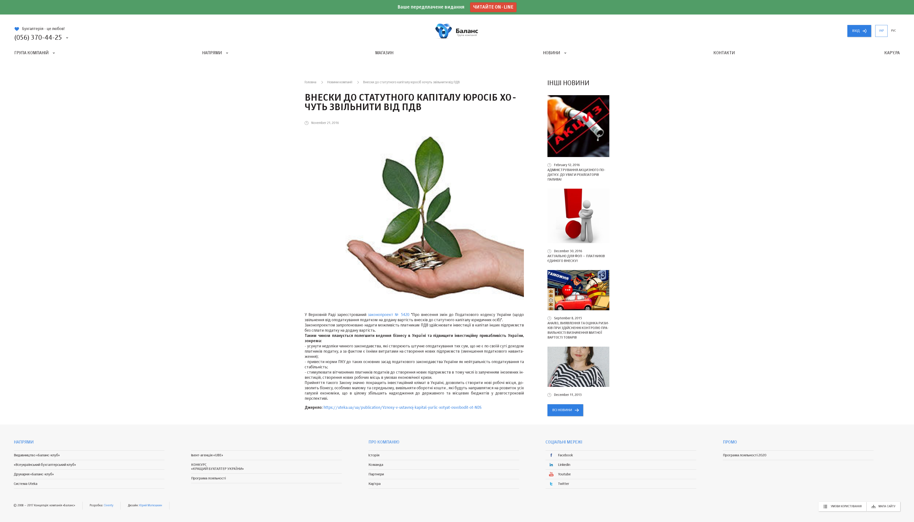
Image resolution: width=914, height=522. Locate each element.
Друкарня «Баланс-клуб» (34, 474)
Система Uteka (25, 484)
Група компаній (31, 53)
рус (893, 31)
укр (881, 31)
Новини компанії (339, 82)
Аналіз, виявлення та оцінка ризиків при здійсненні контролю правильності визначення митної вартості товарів (578, 330)
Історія (373, 455)
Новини (551, 53)
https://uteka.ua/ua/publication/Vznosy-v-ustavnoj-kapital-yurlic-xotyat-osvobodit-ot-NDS (402, 408)
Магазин (384, 53)
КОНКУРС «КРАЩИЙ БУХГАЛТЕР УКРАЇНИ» (217, 467)
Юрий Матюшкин (150, 505)
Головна (310, 82)
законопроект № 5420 (388, 315)
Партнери (376, 474)
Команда (375, 465)
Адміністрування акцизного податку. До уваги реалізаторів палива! (576, 174)
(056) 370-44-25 (38, 37)
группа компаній (457, 31)
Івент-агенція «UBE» (207, 455)
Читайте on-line (493, 7)
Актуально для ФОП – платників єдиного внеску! (576, 258)
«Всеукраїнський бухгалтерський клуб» (45, 465)
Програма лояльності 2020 (744, 455)
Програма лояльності (208, 478)
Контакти (724, 53)
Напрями (212, 53)
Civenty (108, 505)
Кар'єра (892, 53)
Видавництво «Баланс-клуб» (37, 455)
